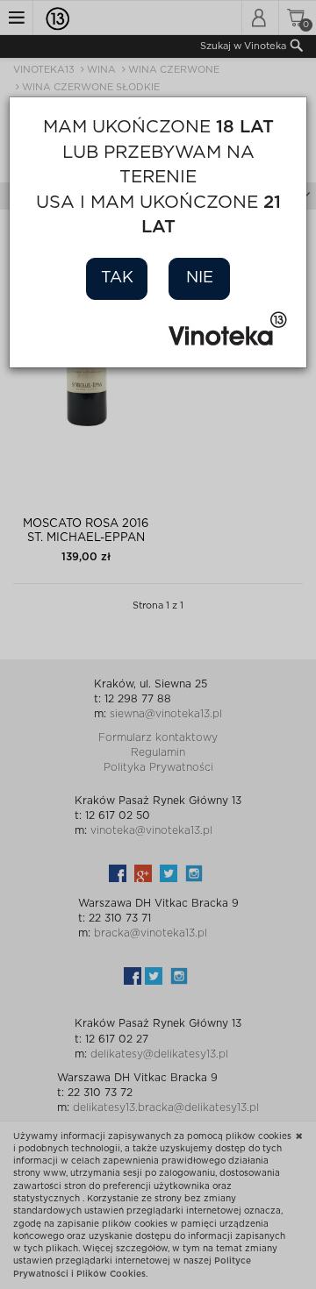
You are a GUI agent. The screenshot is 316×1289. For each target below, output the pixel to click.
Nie (199, 278)
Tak (117, 278)
